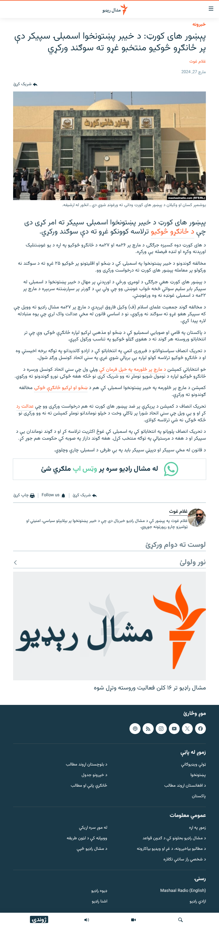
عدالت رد (25, 406)
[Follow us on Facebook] (200, 728)
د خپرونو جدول (94, 775)
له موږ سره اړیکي (93, 828)
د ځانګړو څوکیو (172, 232)
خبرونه (199, 24)
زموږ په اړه (197, 828)
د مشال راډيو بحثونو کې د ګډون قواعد (174, 839)
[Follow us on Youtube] (174, 728)
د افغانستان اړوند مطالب (185, 786)
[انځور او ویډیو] (133, 920)
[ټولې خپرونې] (86, 920)
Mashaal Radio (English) (183, 891)
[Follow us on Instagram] (161, 728)
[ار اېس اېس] (148, 728)
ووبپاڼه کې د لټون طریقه (87, 839)
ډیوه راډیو (99, 891)
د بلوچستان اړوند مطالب (86, 765)
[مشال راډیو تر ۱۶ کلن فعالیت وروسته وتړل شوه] (109, 626)
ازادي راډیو (198, 902)
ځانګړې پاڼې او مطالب (89, 786)
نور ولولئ (193, 562)
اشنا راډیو (99, 902)
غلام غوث (197, 61)
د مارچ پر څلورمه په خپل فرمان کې (132, 369)
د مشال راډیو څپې (92, 849)
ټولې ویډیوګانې (193, 765)
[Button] (25, 84)
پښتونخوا (198, 775)
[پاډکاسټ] (134, 728)
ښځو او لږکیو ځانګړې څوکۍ (61, 388)
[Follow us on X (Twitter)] (187, 728)
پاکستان (199, 797)
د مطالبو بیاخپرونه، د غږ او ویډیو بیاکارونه (171, 849)
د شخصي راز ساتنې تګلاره (184, 860)
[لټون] (180, 920)
